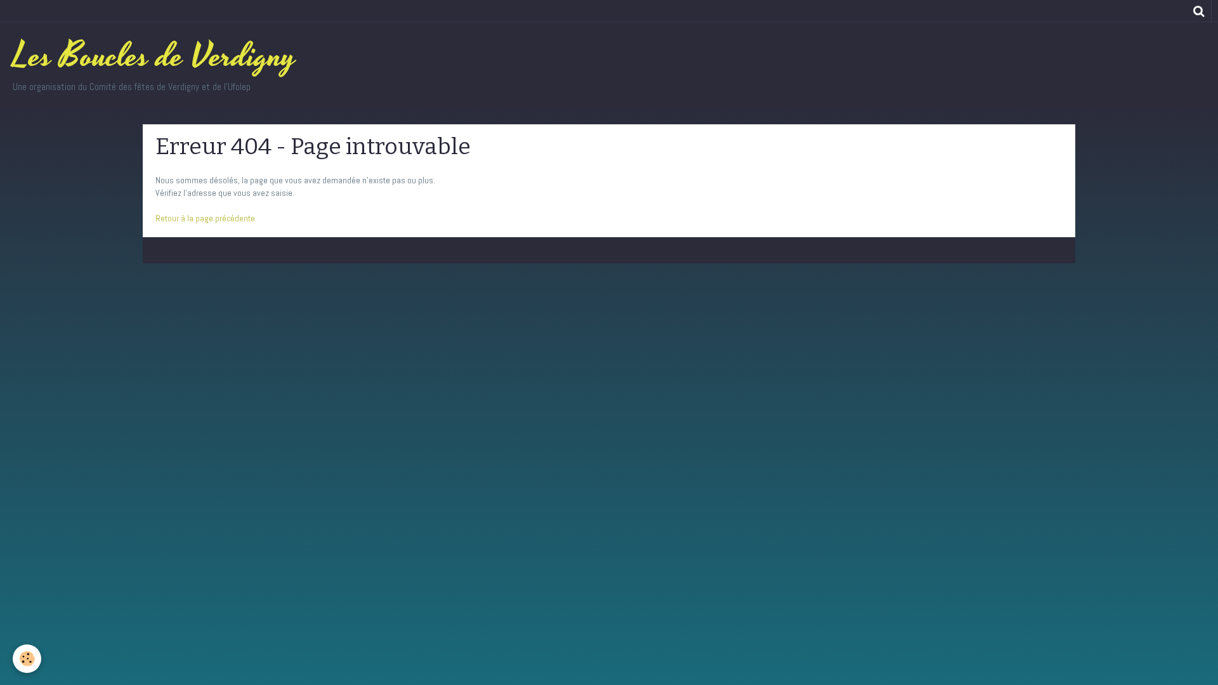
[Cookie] (27, 658)
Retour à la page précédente (205, 218)
